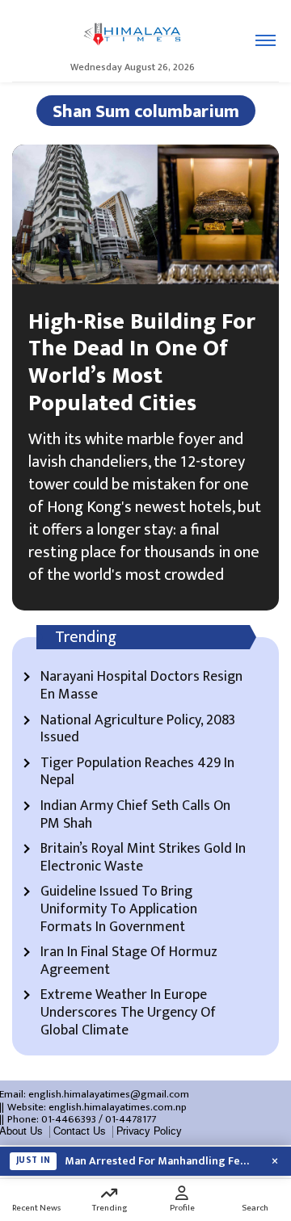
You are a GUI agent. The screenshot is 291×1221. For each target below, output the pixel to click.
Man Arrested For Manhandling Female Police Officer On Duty (162, 1161)
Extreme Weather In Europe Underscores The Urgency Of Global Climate (128, 1013)
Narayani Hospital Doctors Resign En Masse (141, 686)
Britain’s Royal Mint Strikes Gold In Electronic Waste (143, 858)
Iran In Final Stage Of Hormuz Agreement (128, 961)
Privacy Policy (149, 1131)
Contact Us (79, 1131)
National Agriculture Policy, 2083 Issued (137, 729)
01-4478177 (130, 1119)
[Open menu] (265, 40)
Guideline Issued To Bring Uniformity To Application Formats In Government (118, 909)
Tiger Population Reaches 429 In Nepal (137, 772)
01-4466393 (68, 1119)
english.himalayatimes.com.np (117, 1107)
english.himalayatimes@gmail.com (108, 1094)
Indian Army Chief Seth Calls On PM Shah (135, 815)
